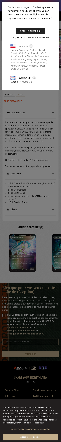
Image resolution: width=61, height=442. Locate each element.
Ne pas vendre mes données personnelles (30, 429)
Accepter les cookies (30, 437)
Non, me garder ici (30, 31)
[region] (30, 420)
